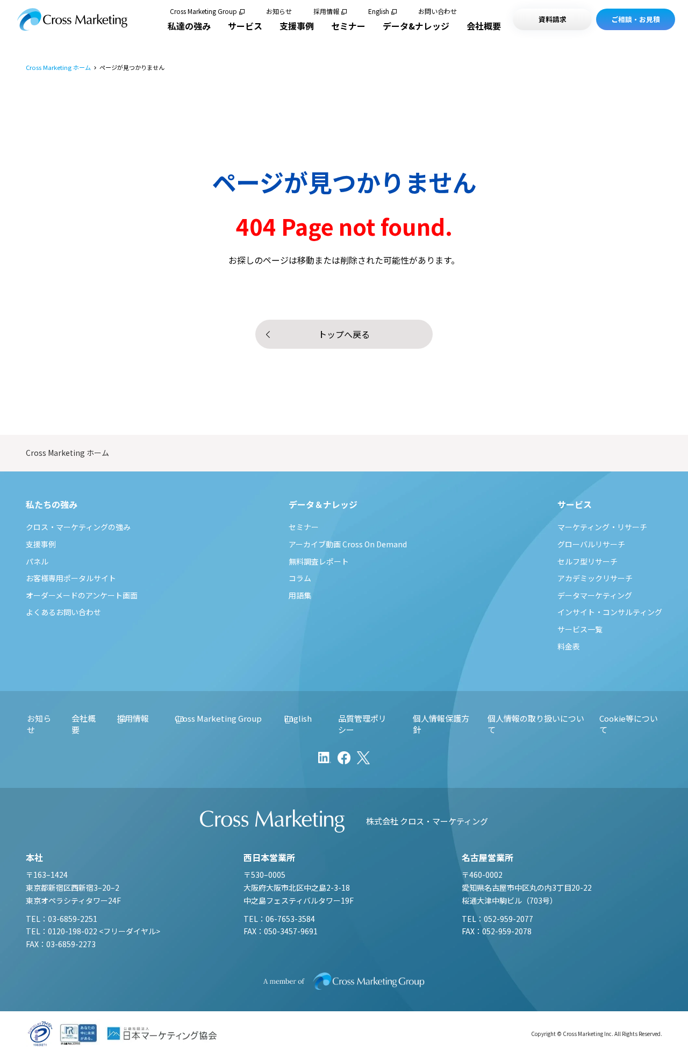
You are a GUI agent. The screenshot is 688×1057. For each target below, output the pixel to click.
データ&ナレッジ (416, 26)
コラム (300, 578)
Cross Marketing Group (203, 11)
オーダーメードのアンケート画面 (82, 595)
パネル (37, 561)
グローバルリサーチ (591, 544)
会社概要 (484, 26)
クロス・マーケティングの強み (78, 527)
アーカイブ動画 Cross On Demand (348, 544)
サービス (245, 26)
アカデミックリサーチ (595, 578)
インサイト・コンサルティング (609, 612)
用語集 (300, 595)
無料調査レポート (319, 561)
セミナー (348, 26)
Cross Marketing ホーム (58, 68)
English (378, 11)
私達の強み (189, 26)
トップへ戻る (344, 334)
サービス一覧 (580, 629)
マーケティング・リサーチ (602, 527)
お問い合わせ (437, 11)
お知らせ (279, 11)
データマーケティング (594, 595)
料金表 (568, 646)
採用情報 (326, 11)
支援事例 (297, 26)
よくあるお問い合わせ (63, 612)
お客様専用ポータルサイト (71, 578)
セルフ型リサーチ (587, 561)
